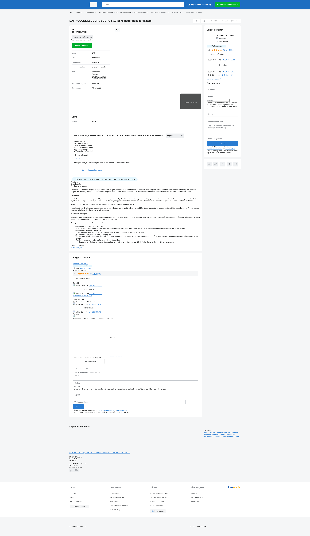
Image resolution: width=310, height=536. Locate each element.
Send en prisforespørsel (83, 37)
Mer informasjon (213, 79)
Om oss (73, 493)
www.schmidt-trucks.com (82, 296)
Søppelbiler (230, 434)
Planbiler (207, 434)
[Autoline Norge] (78, 4)
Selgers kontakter (76, 501)
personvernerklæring (106, 410)
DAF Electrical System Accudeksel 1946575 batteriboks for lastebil (99, 452)
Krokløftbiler (209, 436)
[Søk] (104, 4)
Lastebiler (208, 432)
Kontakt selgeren (81, 45)
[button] (196, 21)
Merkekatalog (115, 510)
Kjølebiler (222, 434)
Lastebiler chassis (221, 436)
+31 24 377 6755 (95, 294)
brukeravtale (122, 410)
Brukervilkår (114, 493)
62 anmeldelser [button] (95, 273)
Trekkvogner (217, 432)
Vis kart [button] (113, 337)
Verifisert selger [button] (83, 266)
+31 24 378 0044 (95, 286)
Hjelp (72, 497)
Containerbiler (233, 436)
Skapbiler (234, 432)
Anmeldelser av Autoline (119, 506)
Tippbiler (214, 434)
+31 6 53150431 (94, 304)
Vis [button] (88, 286)
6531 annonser (85, 268)
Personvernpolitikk (117, 497)
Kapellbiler (226, 432)
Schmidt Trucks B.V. (80, 264)
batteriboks (96, 58)
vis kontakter (79, 159)
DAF (93, 53)
